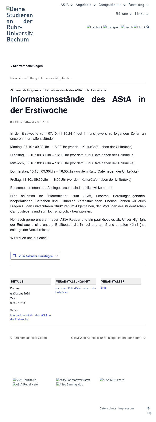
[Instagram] (111, 27)
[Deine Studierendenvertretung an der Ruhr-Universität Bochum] (19, 25)
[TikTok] (140, 27)
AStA (104, 288)
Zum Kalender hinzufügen (36, 256)
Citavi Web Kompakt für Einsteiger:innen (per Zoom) (106, 337)
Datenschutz (107, 408)
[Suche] (148, 27)
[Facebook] (95, 27)
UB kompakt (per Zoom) (30, 337)
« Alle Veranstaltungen (26, 66)
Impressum (126, 408)
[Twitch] (127, 27)
